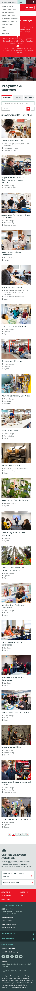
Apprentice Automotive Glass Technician (16, 216)
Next (27, 834)
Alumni (4, 27)
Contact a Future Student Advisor (18, 875)
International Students (10, 18)
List (32, 109)
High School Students (9, 9)
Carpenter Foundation (13, 140)
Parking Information (9, 924)
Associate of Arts (10, 430)
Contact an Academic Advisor (18, 882)
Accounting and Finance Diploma (13, 533)
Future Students (7, 6)
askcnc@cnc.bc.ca (8, 927)
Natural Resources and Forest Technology (13, 568)
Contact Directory (8, 948)
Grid (28, 109)
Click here (6, 966)
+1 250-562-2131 (10, 914)
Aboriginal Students (9, 15)
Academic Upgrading (12, 287)
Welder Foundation (11, 465)
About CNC (6, 899)
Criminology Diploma (12, 361)
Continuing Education (9, 21)
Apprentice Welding (11, 747)
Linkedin (16, 956)
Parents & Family (7, 24)
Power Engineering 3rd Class (16, 395)
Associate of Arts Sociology (15, 500)
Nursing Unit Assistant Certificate (13, 606)
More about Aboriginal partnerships (15, 987)
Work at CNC (6, 896)
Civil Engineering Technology (16, 819)
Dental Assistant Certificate (15, 712)
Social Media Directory (10, 952)
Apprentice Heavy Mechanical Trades (16, 783)
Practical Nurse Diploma (14, 326)
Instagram (12, 956)
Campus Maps (7, 921)
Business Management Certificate (13, 678)
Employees (5, 33)
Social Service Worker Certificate (12, 643)
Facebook (3, 956)
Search (31, 2)
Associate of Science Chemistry (11, 253)
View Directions (7, 917)
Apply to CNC (6, 892)
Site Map (4, 961)
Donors (4, 30)
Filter (6, 109)
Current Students (8, 12)
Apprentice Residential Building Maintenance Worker (13, 180)
